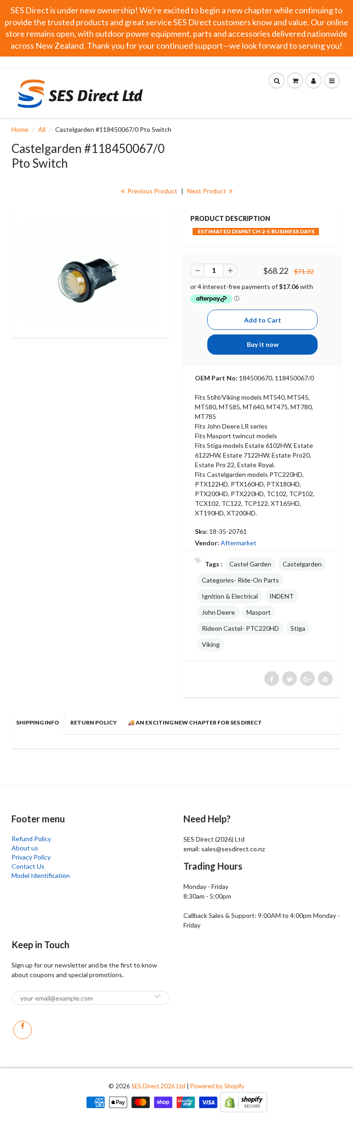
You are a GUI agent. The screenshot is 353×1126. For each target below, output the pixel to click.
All (42, 129)
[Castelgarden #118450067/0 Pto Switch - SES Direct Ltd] (90, 271)
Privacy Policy (31, 857)
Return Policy (93, 722)
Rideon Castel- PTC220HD (240, 628)
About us (24, 848)
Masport (258, 612)
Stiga (297, 628)
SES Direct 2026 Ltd (158, 1086)
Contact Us (28, 866)
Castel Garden (250, 564)
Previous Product (151, 191)
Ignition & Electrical (230, 596)
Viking (211, 644)
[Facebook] (22, 1030)
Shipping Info (37, 722)
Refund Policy (31, 839)
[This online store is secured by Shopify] (243, 1101)
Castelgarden (302, 564)
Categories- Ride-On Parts (240, 580)
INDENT (281, 596)
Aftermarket (238, 543)
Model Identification (40, 875)
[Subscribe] (157, 996)
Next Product (207, 191)
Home (19, 129)
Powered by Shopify (217, 1086)
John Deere (218, 612)
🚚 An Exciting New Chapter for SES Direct (195, 722)
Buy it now (263, 344)
